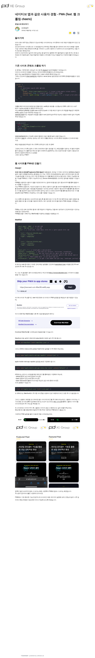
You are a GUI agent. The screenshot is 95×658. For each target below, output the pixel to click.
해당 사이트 (57, 402)
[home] (13, 6)
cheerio (44, 70)
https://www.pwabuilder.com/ (58, 273)
